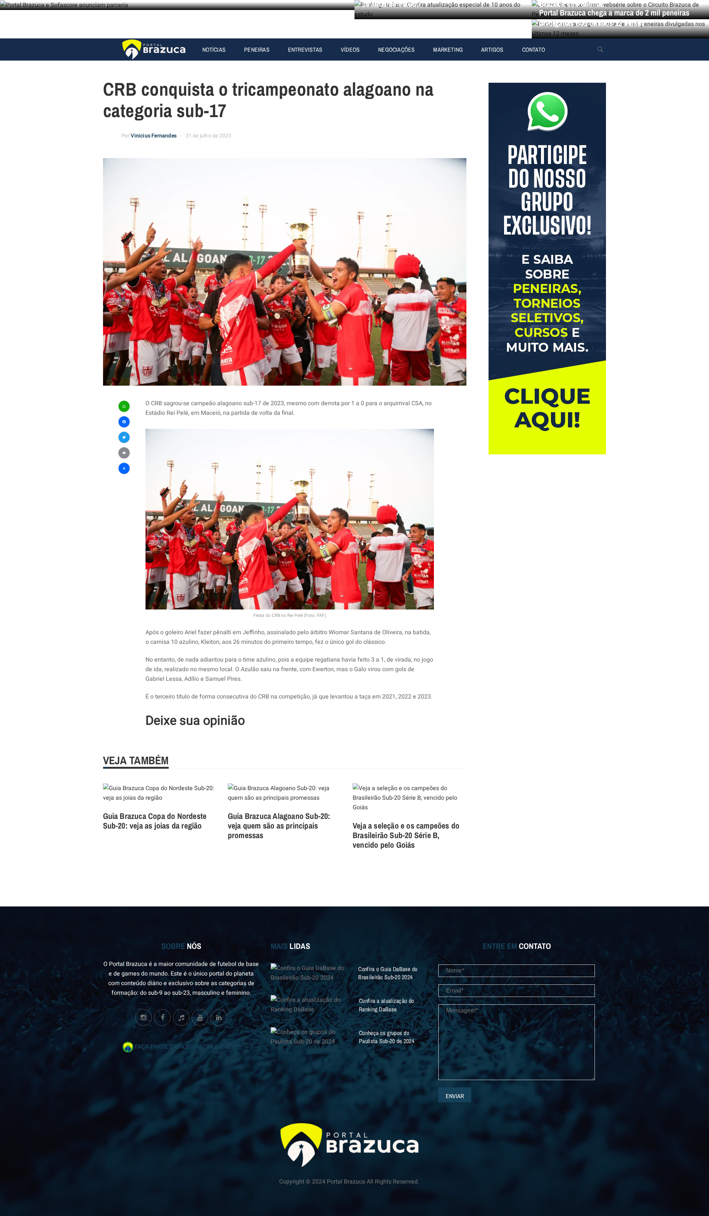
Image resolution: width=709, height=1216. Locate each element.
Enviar (455, 1096)
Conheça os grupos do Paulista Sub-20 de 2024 (386, 1037)
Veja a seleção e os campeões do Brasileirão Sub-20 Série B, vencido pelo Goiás (406, 835)
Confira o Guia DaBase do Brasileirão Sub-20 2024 (387, 973)
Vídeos (350, 49)
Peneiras (257, 49)
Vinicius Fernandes (154, 136)
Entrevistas (305, 49)
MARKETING (448, 49)
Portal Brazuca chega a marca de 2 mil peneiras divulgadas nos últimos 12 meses (614, 17)
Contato (533, 49)
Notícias (214, 49)
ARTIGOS (492, 49)
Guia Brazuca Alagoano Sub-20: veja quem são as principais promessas (279, 825)
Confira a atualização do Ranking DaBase (386, 1005)
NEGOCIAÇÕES (396, 49)
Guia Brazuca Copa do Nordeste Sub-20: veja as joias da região (155, 820)
